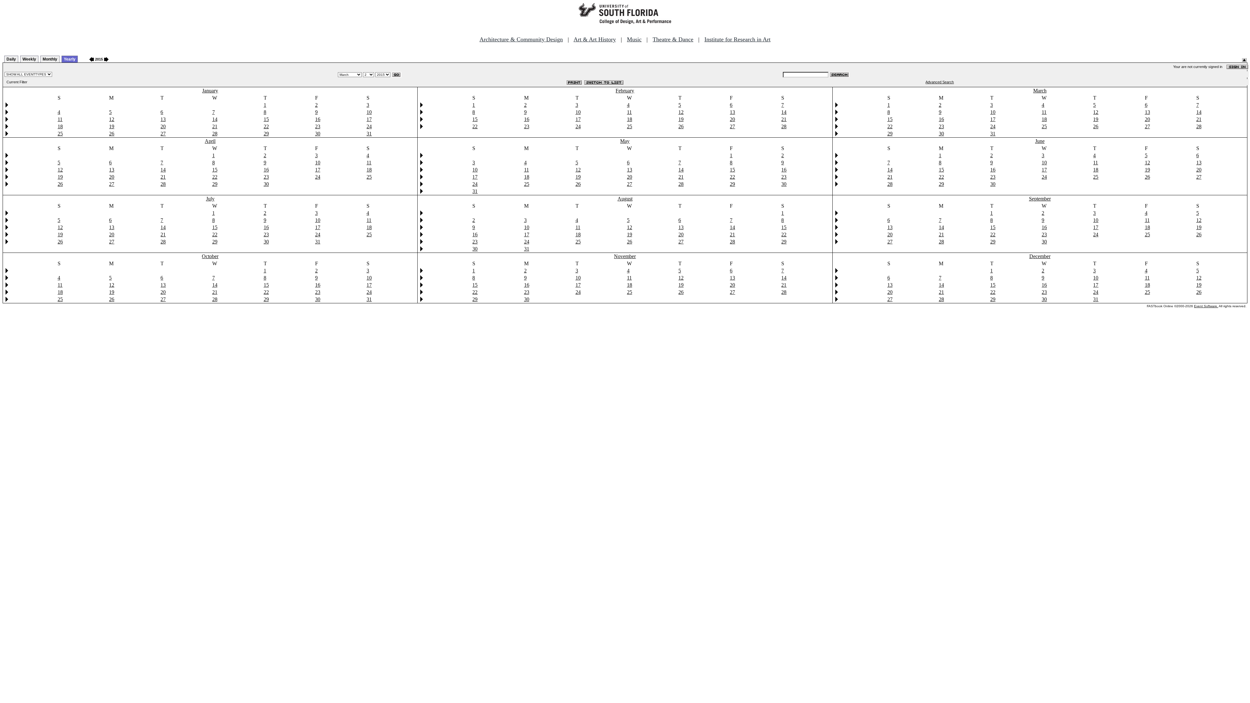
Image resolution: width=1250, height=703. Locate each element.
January (210, 90)
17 (369, 119)
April (210, 141)
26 (111, 133)
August (625, 198)
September (1040, 198)
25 (60, 133)
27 (163, 133)
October (210, 256)
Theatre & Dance (673, 39)
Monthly (50, 59)
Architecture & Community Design (521, 39)
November (625, 256)
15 (266, 119)
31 (369, 133)
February (625, 90)
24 (369, 126)
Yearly (70, 59)
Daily (11, 59)
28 (214, 133)
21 (214, 126)
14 (214, 119)
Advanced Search (939, 82)
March (1040, 90)
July (210, 198)
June (1040, 141)
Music (634, 39)
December (1039, 256)
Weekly (29, 59)
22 (266, 126)
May (625, 141)
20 (163, 126)
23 (317, 126)
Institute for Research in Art (737, 39)
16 (317, 119)
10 (369, 112)
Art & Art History (595, 39)
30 (317, 133)
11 (60, 119)
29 (266, 133)
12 (111, 119)
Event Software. (1206, 306)
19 (111, 126)
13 (163, 119)
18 (60, 126)
